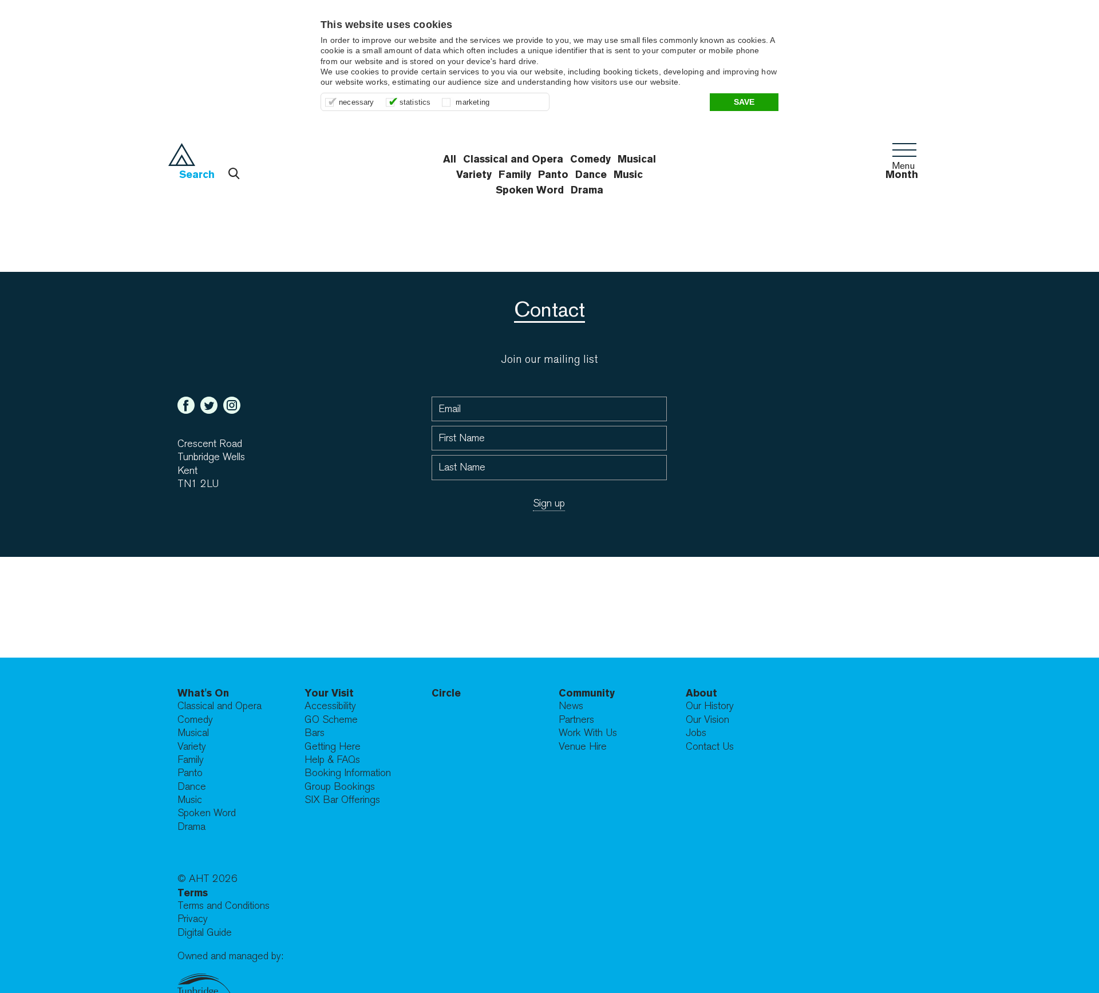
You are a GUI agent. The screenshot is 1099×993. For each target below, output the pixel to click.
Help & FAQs (332, 760)
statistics (415, 102)
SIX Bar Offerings (342, 800)
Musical (193, 733)
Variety (191, 747)
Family (190, 760)
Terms (192, 893)
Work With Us (588, 733)
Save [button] (744, 101)
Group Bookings (340, 787)
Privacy (192, 919)
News (571, 706)
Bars (315, 733)
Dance (191, 787)
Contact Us (710, 747)
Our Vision (707, 720)
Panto (190, 773)
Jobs (696, 733)
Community (587, 693)
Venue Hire (583, 747)
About (701, 693)
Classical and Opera (219, 706)
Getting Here (333, 747)
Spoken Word (530, 190)
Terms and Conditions (223, 906)
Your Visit (329, 693)
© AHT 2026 (207, 879)
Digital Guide (204, 933)
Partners (576, 720)
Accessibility (330, 706)
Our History (710, 706)
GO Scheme (331, 720)
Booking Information (348, 773)
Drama (587, 190)
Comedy (195, 720)
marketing (472, 102)
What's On (203, 693)
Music (189, 800)
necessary (356, 102)
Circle (446, 693)
